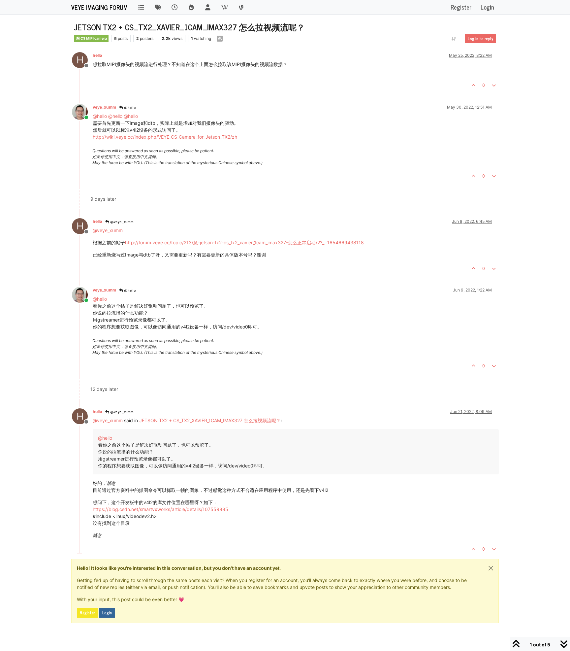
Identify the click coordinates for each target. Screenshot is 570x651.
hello (97, 55)
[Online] (82, 111)
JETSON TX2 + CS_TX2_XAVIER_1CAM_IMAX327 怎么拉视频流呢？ (210, 420)
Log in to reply (480, 38)
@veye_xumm (121, 221)
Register (87, 612)
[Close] (490, 568)
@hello (129, 107)
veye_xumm (104, 107)
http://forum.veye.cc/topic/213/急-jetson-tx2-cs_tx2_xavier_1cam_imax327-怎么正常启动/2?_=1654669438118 (244, 242)
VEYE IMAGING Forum (99, 7)
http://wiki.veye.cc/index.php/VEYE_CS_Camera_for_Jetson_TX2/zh (165, 137)
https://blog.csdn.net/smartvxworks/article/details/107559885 (160, 509)
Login (107, 612)
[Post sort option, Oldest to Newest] (454, 38)
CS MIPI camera (93, 38)
